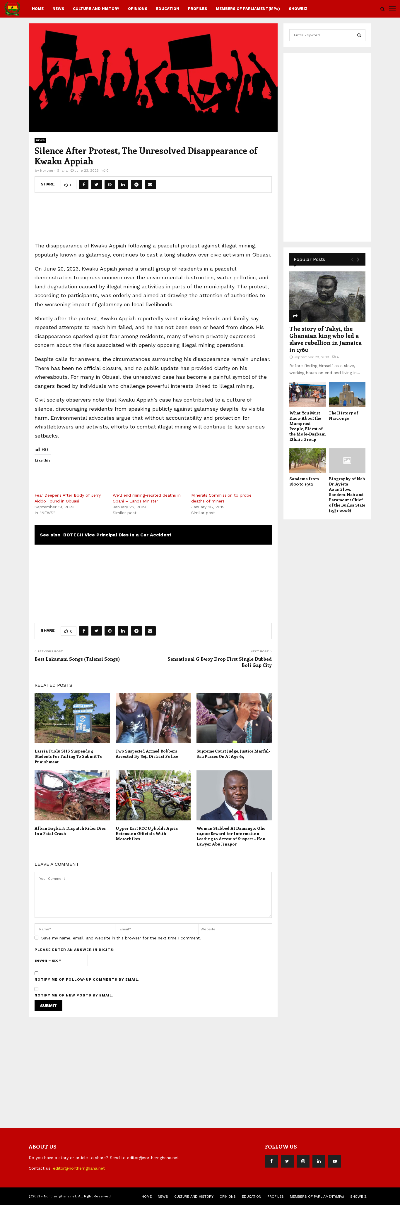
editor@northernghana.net (79, 1168)
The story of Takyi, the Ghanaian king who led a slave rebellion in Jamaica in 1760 (325, 338)
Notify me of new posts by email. (74, 995)
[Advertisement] (153, 219)
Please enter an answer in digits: (75, 950)
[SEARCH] (359, 35)
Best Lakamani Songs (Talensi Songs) (77, 659)
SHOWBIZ (298, 8)
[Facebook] (271, 1161)
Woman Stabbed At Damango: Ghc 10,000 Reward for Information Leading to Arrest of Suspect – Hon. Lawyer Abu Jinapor (231, 836)
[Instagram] (303, 1161)
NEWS (58, 8)
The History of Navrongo (343, 415)
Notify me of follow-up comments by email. (87, 979)
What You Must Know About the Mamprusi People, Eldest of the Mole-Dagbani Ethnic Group (307, 426)
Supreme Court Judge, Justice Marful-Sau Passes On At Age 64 (233, 753)
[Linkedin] (318, 1161)
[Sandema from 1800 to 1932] (307, 460)
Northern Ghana (54, 170)
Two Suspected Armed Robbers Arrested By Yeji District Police (147, 753)
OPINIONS (137, 8)
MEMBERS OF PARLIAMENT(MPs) (248, 8)
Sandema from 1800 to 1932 (304, 481)
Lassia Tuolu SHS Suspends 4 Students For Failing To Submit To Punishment (68, 756)
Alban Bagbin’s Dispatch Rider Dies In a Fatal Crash (70, 830)
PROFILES (197, 8)
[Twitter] (287, 1161)
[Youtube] (334, 1161)
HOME (38, 8)
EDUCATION (167, 8)
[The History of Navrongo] (347, 394)
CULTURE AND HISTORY (96, 8)
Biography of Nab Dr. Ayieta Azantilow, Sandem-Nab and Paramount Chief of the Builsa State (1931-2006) (347, 494)
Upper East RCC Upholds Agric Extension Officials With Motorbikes (147, 833)
